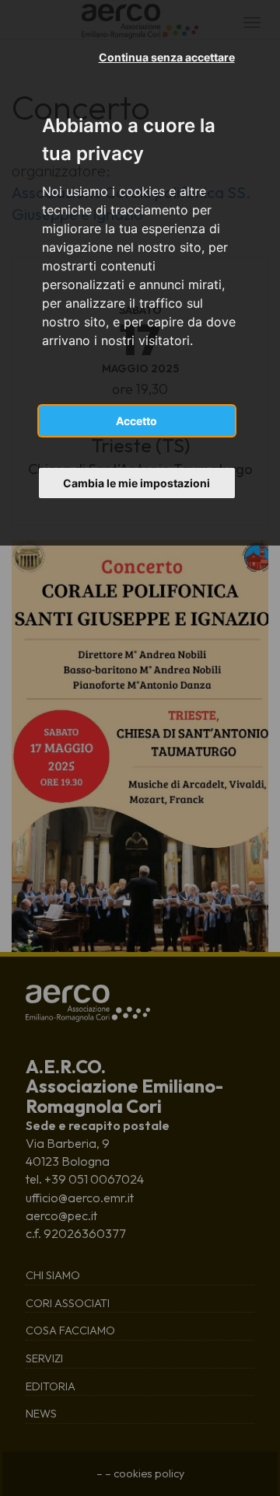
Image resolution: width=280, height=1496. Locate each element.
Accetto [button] (136, 420)
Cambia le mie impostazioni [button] (136, 483)
